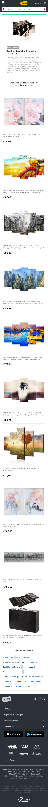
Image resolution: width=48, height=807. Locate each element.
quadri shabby (20, 681)
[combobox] (24, 9)
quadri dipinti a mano (11, 662)
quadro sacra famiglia (11, 677)
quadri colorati (34, 681)
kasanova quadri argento (12, 672)
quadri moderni (29, 667)
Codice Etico (22, 776)
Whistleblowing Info (28, 778)
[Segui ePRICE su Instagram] (35, 699)
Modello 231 (10, 776)
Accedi (37, 3)
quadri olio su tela (23, 686)
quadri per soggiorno (29, 662)
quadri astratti (8, 686)
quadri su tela (8, 657)
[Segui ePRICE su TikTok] (44, 699)
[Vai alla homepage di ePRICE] (6, 699)
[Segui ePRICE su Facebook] (40, 699)
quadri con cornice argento (32, 677)
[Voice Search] (44, 9)
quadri (26, 672)
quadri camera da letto (12, 667)
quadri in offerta (22, 657)
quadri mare (7, 681)
